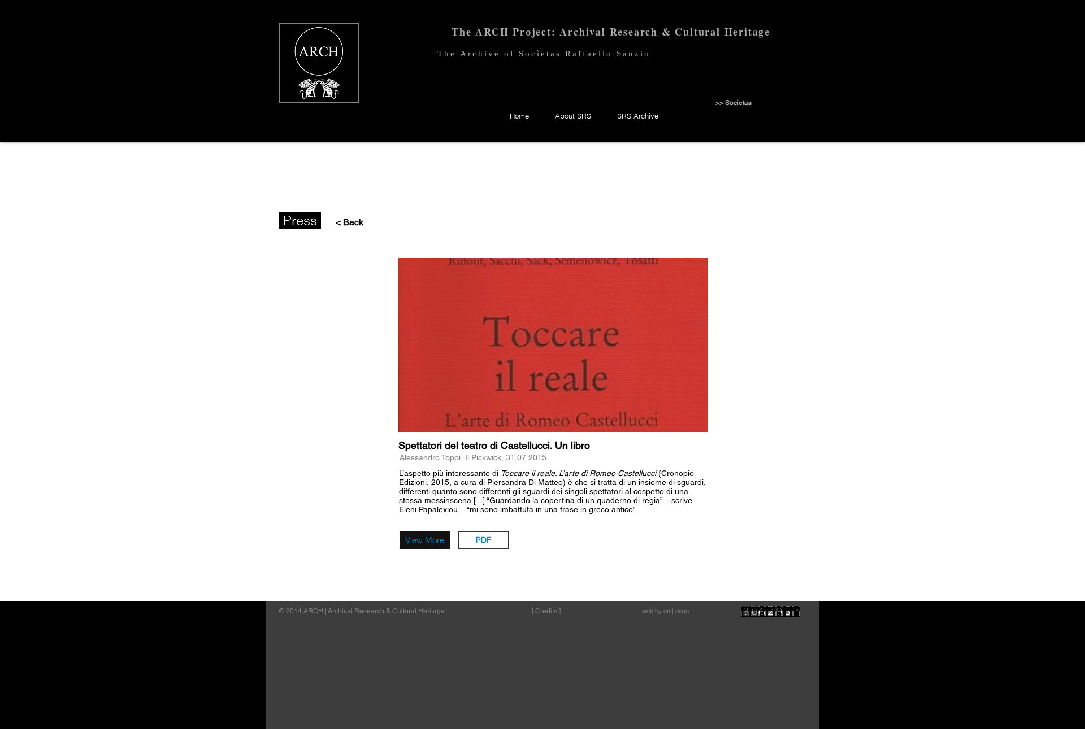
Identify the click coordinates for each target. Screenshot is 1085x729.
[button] (483, 540)
